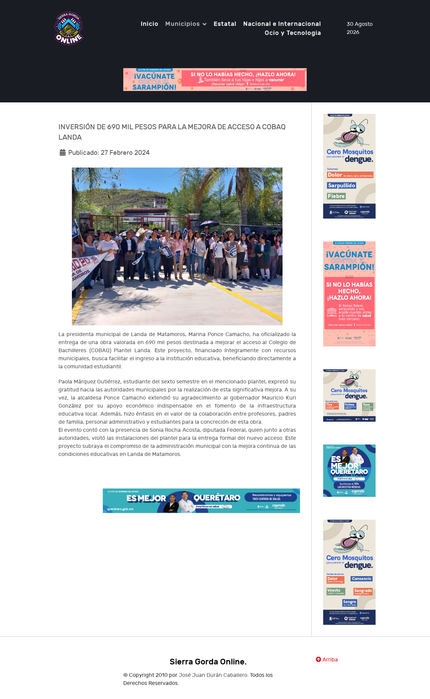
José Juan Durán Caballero (213, 675)
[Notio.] (68, 28)
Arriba (329, 660)
